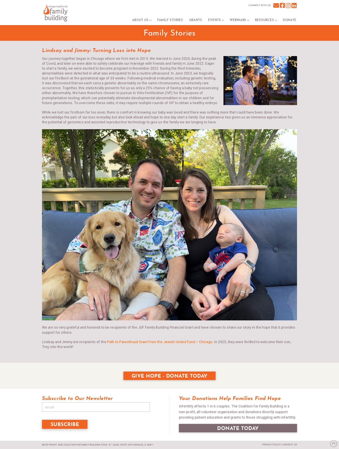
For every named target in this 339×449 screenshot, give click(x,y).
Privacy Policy (271, 444)
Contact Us (290, 444)
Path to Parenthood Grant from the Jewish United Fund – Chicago (159, 342)
